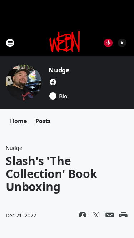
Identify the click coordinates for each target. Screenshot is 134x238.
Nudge (59, 70)
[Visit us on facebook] (53, 82)
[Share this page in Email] (110, 216)
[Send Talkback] (108, 43)
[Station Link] (65, 42)
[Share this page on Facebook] (83, 216)
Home (18, 121)
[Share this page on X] (96, 216)
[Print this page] (123, 216)
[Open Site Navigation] (10, 43)
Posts (43, 121)
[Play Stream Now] (122, 43)
